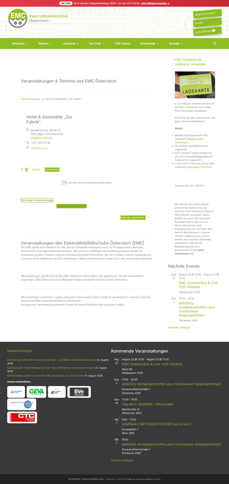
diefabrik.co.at (39, 148)
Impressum (111, 479)
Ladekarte (69, 43)
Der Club (95, 43)
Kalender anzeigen (179, 327)
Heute (36, 169)
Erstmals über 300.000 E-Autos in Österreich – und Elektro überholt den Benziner (51, 359)
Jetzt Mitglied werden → (155, 3)
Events (199, 23)
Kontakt (174, 43)
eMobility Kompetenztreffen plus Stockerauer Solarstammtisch (197, 309)
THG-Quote (122, 43)
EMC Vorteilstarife (188, 107)
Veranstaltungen (30, 98)
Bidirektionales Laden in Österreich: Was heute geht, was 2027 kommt (45, 375)
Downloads (147, 43)
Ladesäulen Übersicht (199, 167)
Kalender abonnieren (133, 217)
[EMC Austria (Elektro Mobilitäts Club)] (39, 18)
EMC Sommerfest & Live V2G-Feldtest (198, 285)
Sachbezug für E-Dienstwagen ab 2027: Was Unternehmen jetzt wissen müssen (50, 367)
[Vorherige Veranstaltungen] (22, 169)
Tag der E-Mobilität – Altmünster (147, 404)
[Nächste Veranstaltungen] (26, 169)
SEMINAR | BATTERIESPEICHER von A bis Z (156, 424)
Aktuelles (18, 43)
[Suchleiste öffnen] (215, 43)
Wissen (43, 43)
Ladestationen (203, 31)
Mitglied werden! (205, 13)
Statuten (121, 479)
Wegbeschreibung (41, 137)
